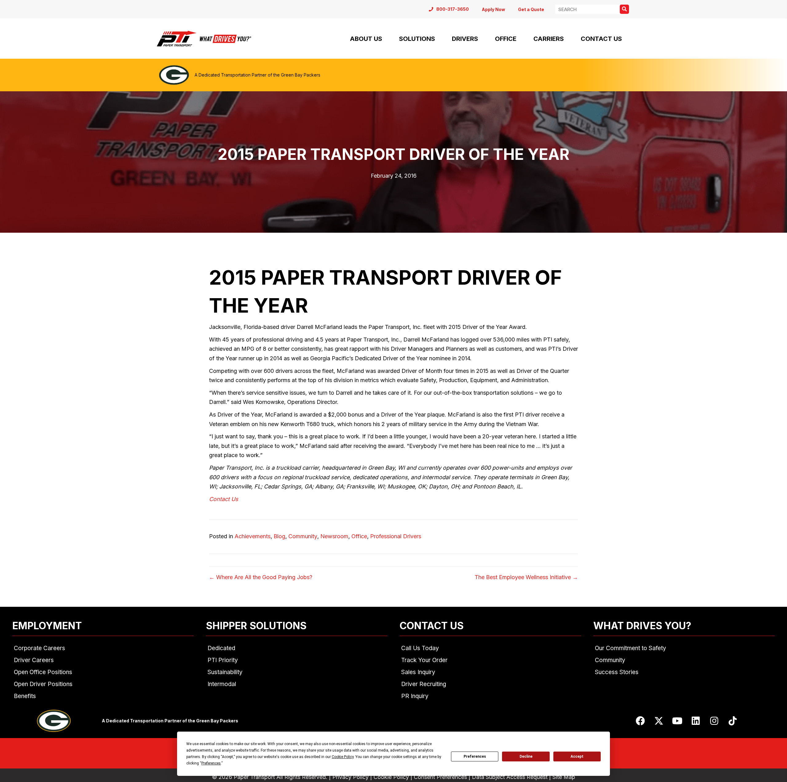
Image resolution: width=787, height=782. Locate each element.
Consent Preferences (440, 777)
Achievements (253, 536)
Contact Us (223, 499)
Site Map (563, 777)
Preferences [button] (211, 763)
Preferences (475, 756)
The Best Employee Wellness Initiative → (526, 577)
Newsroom (334, 536)
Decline (526, 756)
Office (359, 536)
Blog (279, 536)
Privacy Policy (350, 777)
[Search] (624, 9)
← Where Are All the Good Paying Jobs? (260, 577)
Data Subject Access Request (510, 777)
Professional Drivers (395, 536)
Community (302, 536)
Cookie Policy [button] (343, 757)
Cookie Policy (391, 777)
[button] (640, 721)
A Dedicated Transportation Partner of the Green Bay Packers (257, 74)
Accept (577, 756)
